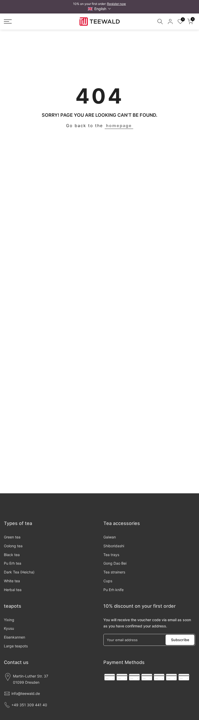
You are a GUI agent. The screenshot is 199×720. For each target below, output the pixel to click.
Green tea (12, 537)
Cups (107, 581)
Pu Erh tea (12, 563)
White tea (12, 581)
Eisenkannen (14, 637)
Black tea (12, 554)
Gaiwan (109, 537)
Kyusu (9, 628)
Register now (116, 4)
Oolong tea (13, 546)
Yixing (9, 620)
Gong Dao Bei (114, 563)
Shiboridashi (113, 546)
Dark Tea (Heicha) (19, 572)
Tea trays (111, 554)
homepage (119, 125)
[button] (99, 8)
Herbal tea (13, 589)
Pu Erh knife (113, 589)
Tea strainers (114, 572)
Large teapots (16, 646)
